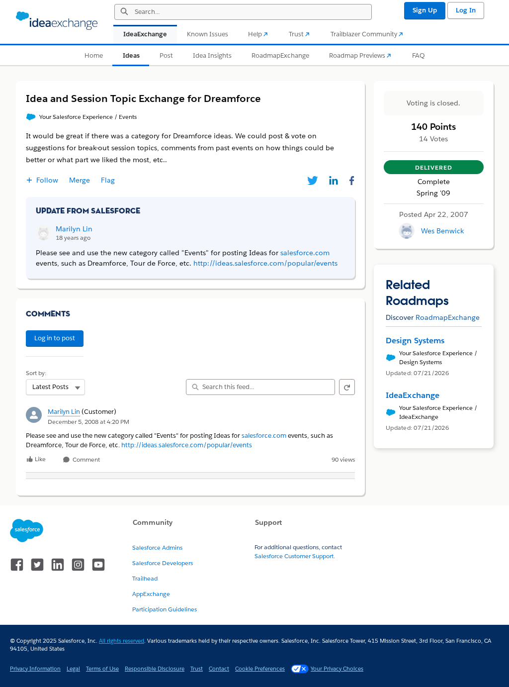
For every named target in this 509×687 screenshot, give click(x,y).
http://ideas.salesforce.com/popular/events (186, 445)
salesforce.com (264, 435)
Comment (85, 460)
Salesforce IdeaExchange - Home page (56, 21)
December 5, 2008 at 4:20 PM (88, 421)
